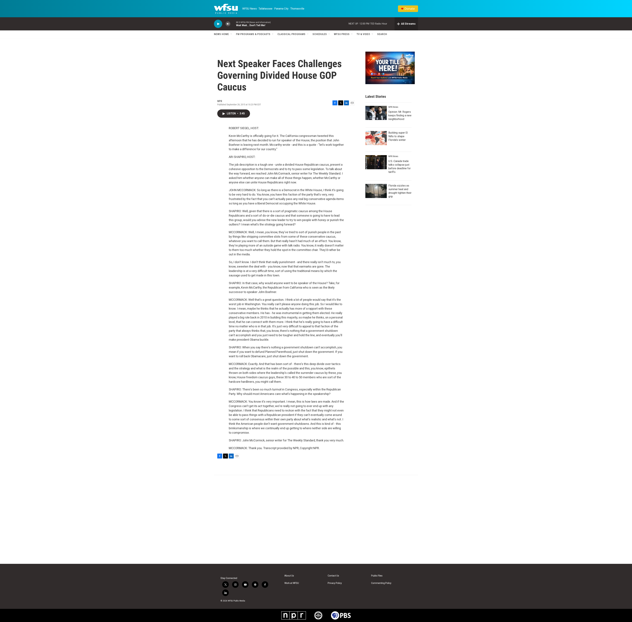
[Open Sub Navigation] (231, 34)
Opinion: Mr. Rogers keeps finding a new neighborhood (399, 115)
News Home (221, 34)
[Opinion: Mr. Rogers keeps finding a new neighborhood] (376, 113)
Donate (410, 8)
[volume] (228, 24)
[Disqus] (316, 519)
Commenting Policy (381, 583)
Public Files (376, 576)
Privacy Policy (335, 583)
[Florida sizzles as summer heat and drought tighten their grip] (376, 191)
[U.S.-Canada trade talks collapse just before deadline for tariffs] (376, 162)
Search (382, 34)
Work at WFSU (291, 583)
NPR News (393, 107)
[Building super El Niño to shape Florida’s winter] (376, 138)
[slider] (233, 23)
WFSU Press (342, 34)
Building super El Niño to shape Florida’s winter (398, 136)
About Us (289, 576)
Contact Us (333, 576)
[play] (218, 24)
